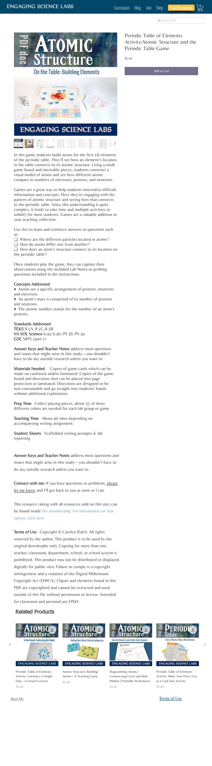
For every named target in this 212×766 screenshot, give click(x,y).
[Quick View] (37, 644)
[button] (200, 7)
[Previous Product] (9, 644)
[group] (107, 656)
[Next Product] (204, 644)
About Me (17, 699)
